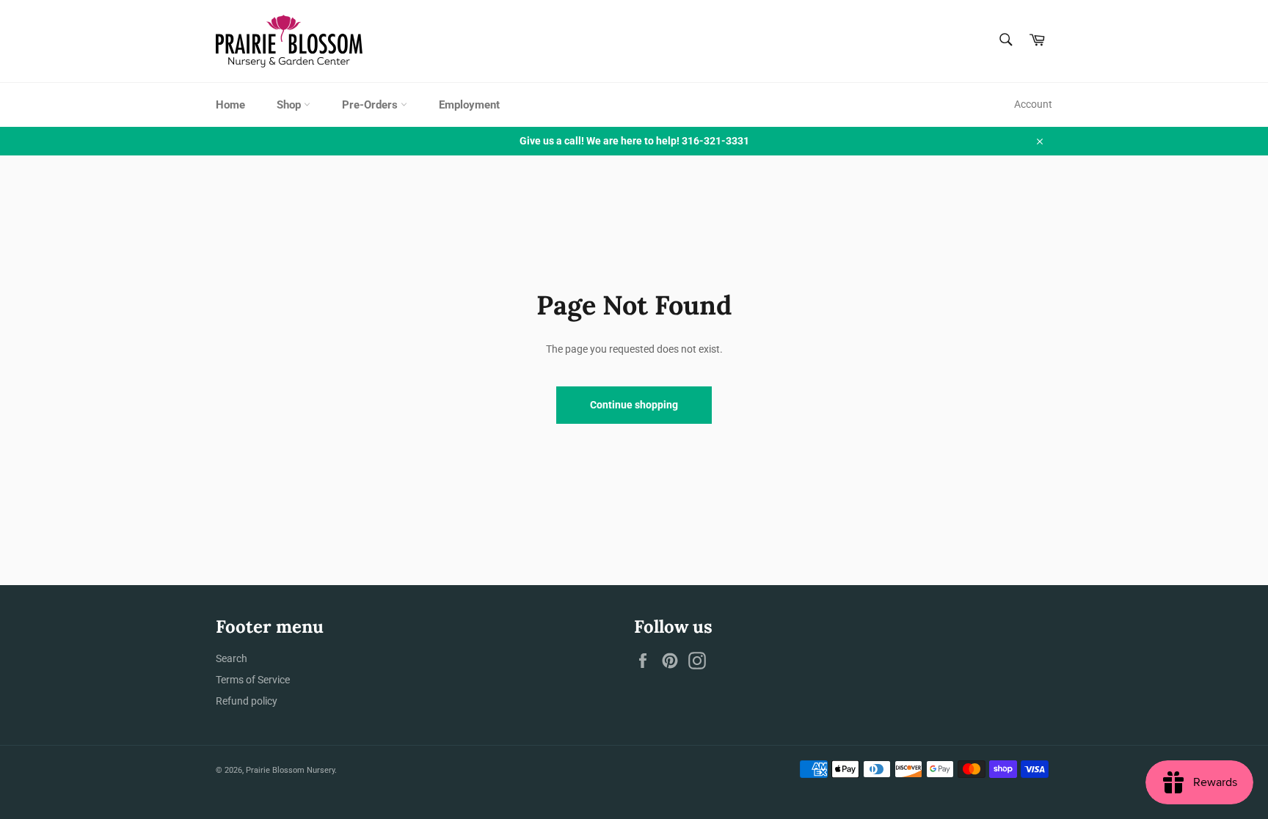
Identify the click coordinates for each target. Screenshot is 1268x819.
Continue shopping (634, 405)
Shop (290, 104)
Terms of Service (253, 680)
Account (1033, 104)
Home (230, 104)
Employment (469, 104)
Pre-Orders (371, 104)
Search (231, 658)
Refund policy (246, 701)
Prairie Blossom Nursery (290, 770)
